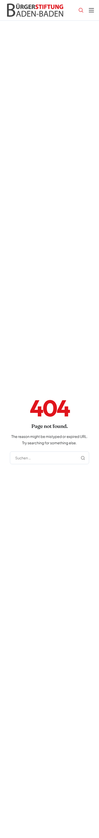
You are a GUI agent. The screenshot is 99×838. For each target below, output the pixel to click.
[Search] (81, 10)
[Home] (35, 10)
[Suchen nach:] (49, 457)
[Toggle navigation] (91, 10)
